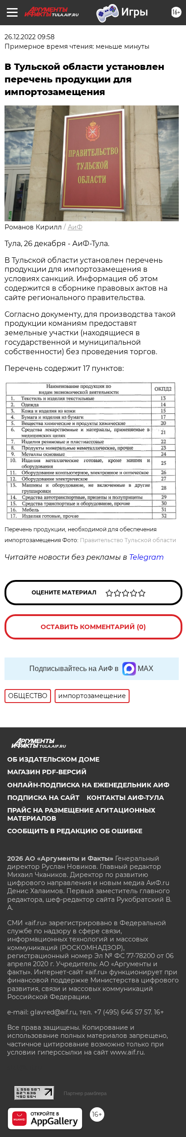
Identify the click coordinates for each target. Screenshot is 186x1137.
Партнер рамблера (85, 1093)
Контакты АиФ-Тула (125, 798)
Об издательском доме (53, 759)
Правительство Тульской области (128, 540)
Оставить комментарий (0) (93, 627)
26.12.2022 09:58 (30, 37)
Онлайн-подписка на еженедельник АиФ (88, 785)
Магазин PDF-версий (47, 772)
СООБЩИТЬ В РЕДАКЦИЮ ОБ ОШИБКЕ (74, 831)
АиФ (75, 227)
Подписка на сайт (43, 798)
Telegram (146, 557)
